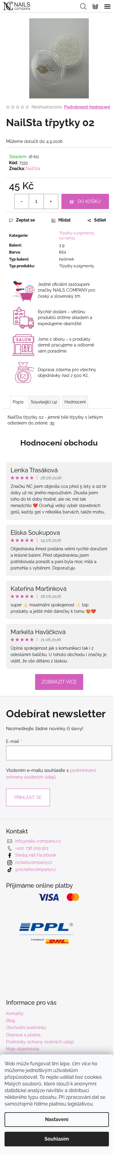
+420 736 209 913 (31, 848)
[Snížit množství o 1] (22, 201)
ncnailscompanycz (33, 862)
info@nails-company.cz (38, 841)
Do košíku (89, 201)
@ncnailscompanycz (35, 869)
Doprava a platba (23, 1034)
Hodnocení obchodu (59, 442)
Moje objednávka (22, 1048)
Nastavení (56, 1119)
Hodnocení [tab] (75, 401)
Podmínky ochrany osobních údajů (40, 1041)
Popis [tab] (18, 401)
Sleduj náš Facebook (35, 855)
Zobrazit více (59, 682)
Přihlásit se (28, 797)
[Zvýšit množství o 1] (51, 201)
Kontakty (15, 1013)
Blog (10, 1020)
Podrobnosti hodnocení (87, 107)
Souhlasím (56, 1139)
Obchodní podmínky (26, 1027)
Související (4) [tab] (44, 401)
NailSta (33, 168)
